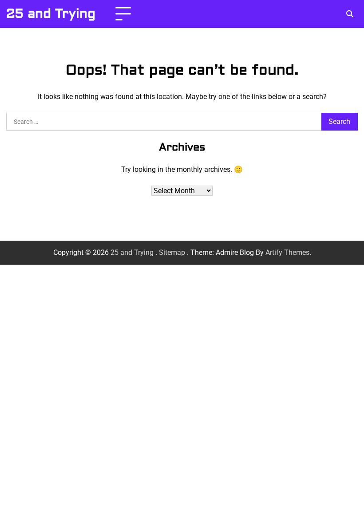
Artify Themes (287, 252)
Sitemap (172, 252)
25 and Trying (50, 14)
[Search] (350, 14)
